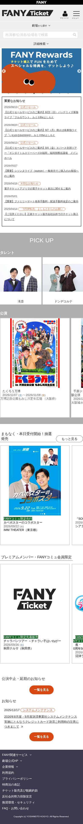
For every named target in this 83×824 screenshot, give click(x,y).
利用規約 (8, 772)
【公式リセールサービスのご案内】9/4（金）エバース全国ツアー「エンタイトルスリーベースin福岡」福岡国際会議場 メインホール (41, 153)
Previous (4, 69)
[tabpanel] (42, 70)
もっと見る (69, 439)
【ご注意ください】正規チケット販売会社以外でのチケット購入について (41, 217)
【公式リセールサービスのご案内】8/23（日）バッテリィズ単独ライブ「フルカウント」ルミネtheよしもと (41, 115)
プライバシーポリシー (17, 778)
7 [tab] (64, 93)
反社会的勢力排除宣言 (17, 796)
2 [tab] (21, 93)
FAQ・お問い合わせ (15, 808)
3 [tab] (30, 93)
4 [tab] (38, 93)
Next (79, 69)
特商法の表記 (11, 784)
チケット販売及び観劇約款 (20, 790)
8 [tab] (72, 93)
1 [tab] (13, 93)
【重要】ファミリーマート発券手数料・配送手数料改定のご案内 (41, 201)
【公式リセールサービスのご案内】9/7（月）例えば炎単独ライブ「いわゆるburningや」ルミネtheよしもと (40, 133)
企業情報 (8, 766)
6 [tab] (55, 93)
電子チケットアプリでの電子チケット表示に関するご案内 (37, 188)
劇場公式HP (10, 760)
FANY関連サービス (15, 755)
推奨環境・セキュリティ (18, 802)
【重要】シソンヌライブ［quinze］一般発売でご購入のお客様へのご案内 (41, 173)
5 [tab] (47, 93)
